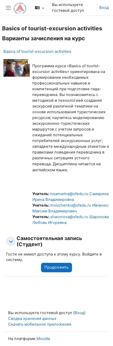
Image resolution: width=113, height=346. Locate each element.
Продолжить (56, 267)
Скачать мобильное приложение (39, 324)
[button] (39, 8)
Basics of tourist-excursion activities (37, 51)
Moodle (43, 338)
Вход (104, 7)
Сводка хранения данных (32, 318)
